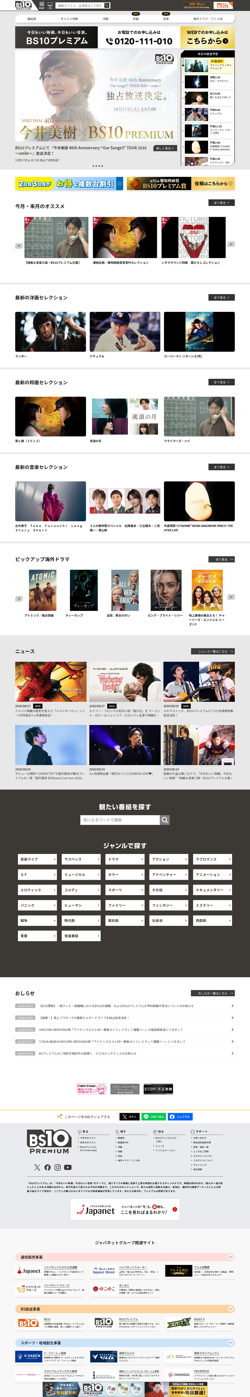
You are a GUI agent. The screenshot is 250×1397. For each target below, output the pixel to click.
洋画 (105, 18)
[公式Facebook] (47, 1167)
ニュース (160, 1145)
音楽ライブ (29, 859)
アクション (160, 859)
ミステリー (204, 905)
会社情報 (197, 1169)
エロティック (30, 889)
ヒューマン (73, 905)
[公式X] (37, 1167)
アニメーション (208, 874)
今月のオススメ (88, 1137)
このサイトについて (203, 1160)
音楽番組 (71, 935)
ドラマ (113, 859)
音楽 (166, 18)
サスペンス (73, 859)
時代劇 (69, 920)
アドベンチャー (164, 874)
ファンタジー (162, 905)
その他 (157, 889)
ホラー (113, 874)
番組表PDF (123, 1142)
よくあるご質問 (201, 1151)
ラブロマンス (206, 859)
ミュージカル (74, 874)
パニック (27, 905)
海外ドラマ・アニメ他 (208, 18)
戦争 (23, 920)
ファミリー (117, 905)
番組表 (31, 18)
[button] (19, 96)
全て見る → (221, 202)
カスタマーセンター (203, 1155)
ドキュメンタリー (210, 889)
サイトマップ (199, 1164)
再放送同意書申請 (202, 1142)
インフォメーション (165, 1150)
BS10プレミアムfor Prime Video (88, 1148)
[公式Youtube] (68, 1167)
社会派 (157, 920)
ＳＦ (23, 874)
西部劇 (201, 920)
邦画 (136, 18)
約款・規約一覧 (201, 1146)
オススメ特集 (69, 18)
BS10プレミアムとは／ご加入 (167, 1139)
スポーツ (115, 889)
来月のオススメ (88, 1142)
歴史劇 (113, 920)
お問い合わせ (199, 1137)
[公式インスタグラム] (57, 1167)
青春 (23, 935)
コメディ (71, 889)
